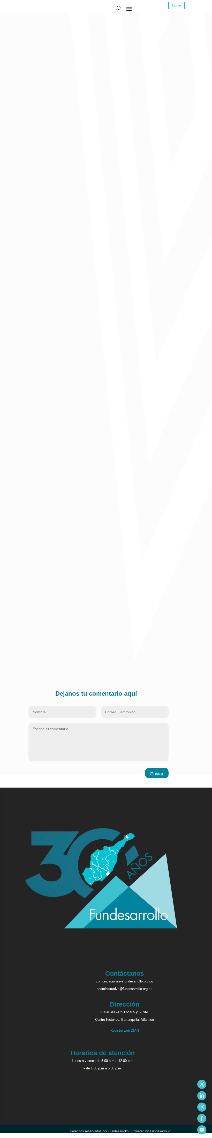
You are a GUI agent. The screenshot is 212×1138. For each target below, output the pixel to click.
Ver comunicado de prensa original (39, 602)
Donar (176, 5)
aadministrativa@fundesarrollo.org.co (124, 989)
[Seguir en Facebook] (201, 1118)
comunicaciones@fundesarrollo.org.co (124, 981)
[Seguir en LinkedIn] (201, 1095)
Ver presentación (26, 595)
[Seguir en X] (201, 1084)
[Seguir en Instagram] (201, 1107)
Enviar (156, 773)
